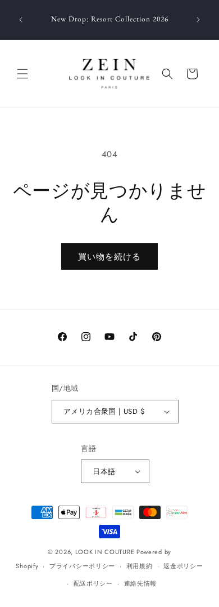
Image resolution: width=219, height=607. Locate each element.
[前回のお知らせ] (20, 19)
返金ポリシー (183, 565)
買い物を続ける (109, 257)
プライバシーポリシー (82, 565)
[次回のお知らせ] (198, 19)
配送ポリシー (93, 583)
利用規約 (139, 565)
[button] (22, 73)
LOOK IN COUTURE (105, 551)
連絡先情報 (140, 583)
